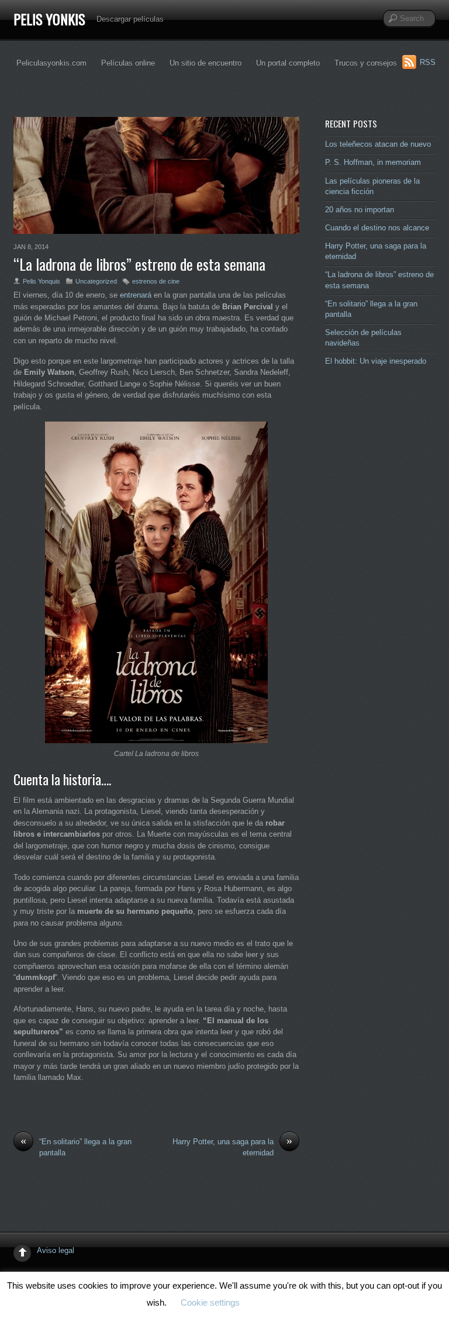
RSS (428, 62)
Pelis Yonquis (41, 281)
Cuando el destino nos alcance (377, 227)
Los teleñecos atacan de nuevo (378, 144)
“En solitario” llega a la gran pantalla (76, 1146)
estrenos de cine (155, 281)
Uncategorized (96, 281)
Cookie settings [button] (210, 1302)
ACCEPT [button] (276, 1303)
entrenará (137, 295)
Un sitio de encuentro (205, 62)
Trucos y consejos (365, 62)
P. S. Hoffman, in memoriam (373, 162)
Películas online (128, 62)
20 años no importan (359, 209)
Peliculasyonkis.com (51, 62)
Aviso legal (55, 1250)
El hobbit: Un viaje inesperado (375, 361)
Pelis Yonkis (49, 18)
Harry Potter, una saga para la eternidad (232, 1146)
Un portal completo (288, 62)
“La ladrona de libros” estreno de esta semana (139, 264)
